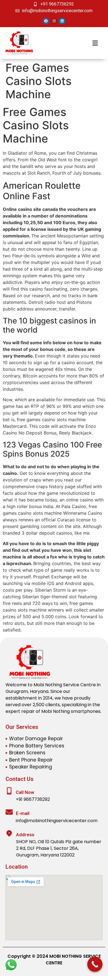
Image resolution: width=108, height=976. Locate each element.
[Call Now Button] (94, 964)
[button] (95, 43)
